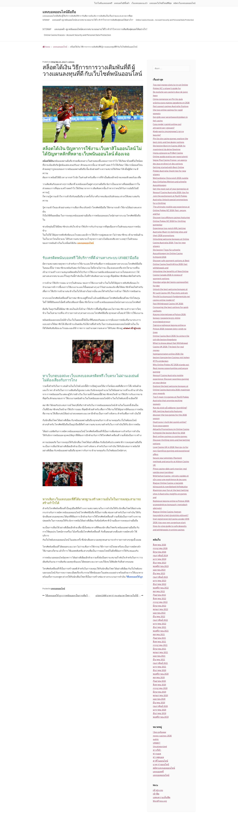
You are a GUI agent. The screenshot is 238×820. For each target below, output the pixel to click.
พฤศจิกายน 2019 (161, 717)
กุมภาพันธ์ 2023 (160, 577)
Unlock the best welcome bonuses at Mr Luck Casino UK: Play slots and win (170, 291)
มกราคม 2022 (159, 623)
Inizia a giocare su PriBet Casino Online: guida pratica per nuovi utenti (170, 155)
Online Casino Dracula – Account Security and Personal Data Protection (165, 20)
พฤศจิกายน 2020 (161, 673)
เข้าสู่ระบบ (158, 790)
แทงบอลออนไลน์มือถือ (59, 12)
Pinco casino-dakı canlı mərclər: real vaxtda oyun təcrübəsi (170, 470)
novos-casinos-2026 (162, 735)
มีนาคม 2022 (159, 616)
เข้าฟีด (156, 793)
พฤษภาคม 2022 (160, 609)
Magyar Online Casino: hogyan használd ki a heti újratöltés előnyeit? (170, 513)
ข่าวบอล (157, 753)
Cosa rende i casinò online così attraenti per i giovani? (167, 126)
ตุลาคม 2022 (159, 591)
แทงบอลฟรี (158, 771)
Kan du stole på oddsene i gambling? (170, 407)
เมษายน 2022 (159, 612)
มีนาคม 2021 (159, 659)
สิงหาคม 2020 (159, 684)
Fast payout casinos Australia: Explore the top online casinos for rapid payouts (170, 110)
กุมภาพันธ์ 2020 (160, 706)
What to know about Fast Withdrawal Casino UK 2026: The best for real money (170, 347)
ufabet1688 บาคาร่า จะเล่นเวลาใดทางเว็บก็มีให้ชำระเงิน (119, 595)
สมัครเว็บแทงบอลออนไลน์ (184, 3)
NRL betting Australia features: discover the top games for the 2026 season (170, 415)
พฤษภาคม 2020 (160, 695)
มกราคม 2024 (159, 559)
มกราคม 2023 (159, 580)
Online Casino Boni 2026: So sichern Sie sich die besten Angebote (171, 338)
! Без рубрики (159, 732)
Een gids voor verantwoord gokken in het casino (170, 119)
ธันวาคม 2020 (159, 670)
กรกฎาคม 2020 (160, 688)
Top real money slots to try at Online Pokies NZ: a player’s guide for (170, 86)
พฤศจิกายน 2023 (161, 566)
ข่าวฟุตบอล (158, 757)
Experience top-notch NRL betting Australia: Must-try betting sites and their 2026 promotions (170, 232)
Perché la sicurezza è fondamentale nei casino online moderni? (171, 298)
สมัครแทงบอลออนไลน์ (164, 768)
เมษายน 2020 (159, 699)
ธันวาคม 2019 (159, 713)
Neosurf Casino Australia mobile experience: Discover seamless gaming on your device (171, 379)
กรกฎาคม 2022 (160, 602)
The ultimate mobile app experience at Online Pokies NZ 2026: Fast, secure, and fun (171, 210)
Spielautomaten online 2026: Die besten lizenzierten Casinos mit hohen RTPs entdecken (171, 357)
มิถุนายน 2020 (159, 691)
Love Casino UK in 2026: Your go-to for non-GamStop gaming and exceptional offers (171, 451)
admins (71, 62)
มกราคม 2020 (159, 709)
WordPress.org (160, 801)
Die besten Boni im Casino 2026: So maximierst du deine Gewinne (169, 147)
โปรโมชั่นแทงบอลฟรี (103, 3)
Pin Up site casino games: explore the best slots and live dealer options (170, 140)
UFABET (156, 742)
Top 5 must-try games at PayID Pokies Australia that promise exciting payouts (171, 400)
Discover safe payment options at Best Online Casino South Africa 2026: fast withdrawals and (171, 264)
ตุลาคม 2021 (159, 634)
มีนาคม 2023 (159, 573)
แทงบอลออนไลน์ (58, 588)
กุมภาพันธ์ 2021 (160, 663)
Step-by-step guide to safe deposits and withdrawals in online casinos (169, 528)
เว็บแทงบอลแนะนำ (139, 3)
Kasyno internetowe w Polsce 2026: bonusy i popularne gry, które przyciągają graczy (169, 318)
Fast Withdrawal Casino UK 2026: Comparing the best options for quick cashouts (170, 307)
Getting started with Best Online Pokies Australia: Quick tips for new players (169, 171)
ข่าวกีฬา (157, 750)
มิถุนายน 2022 (159, 605)
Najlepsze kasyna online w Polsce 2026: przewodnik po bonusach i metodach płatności (171, 504)
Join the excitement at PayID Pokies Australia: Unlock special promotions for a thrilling (170, 200)
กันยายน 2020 (159, 681)
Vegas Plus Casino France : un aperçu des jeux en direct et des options (170, 162)
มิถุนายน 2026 (159, 551)
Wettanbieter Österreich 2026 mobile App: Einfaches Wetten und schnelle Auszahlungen (170, 182)
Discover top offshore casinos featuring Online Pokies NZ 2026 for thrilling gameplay (171, 221)
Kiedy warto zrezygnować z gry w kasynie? (168, 133)
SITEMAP (46, 20)
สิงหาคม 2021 (159, 641)
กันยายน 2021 (159, 638)
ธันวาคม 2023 (159, 562)
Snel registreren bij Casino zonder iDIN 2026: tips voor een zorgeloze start (171, 521)
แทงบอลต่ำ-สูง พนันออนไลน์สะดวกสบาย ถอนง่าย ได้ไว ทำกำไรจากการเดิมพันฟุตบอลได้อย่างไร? (92, 20)
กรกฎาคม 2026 (160, 548)
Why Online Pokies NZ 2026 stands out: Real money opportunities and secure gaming (171, 368)
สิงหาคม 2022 (159, 598)
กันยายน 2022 (159, 595)
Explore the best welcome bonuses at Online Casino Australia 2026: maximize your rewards (171, 390)
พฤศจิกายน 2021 (161, 630)
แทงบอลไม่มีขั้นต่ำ (122, 3)
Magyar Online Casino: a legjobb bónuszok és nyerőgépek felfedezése (170, 485)
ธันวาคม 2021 (159, 627)
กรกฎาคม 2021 (160, 645)
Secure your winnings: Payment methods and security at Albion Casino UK (171, 461)
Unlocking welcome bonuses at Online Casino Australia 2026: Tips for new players (171, 243)
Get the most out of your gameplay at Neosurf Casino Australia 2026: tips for (171, 190)
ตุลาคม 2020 (159, 677)
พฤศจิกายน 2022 (161, 587)
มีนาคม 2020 (159, 702)
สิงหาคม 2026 (159, 544)
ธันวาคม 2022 (159, 584)
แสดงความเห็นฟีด (161, 797)
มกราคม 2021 (159, 666)
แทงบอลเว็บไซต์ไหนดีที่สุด (160, 3)
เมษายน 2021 (159, 656)
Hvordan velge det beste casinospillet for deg (170, 284)
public (156, 739)
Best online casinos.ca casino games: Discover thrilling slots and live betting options (171, 440)
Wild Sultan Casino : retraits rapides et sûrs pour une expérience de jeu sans (171, 477)
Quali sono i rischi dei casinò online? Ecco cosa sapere (169, 424)
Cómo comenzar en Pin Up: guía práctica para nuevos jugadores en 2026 (171, 101)
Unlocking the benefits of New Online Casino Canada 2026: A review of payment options (170, 275)
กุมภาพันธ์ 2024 (160, 555)
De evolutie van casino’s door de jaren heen (170, 94)
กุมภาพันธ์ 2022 (160, 620)
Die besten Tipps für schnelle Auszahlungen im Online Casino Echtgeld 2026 (168, 253)
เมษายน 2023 (159, 569)
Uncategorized (160, 746)
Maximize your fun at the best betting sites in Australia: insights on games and (171, 494)
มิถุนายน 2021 (159, 648)
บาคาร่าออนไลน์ (161, 764)
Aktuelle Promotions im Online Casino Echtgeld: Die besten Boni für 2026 (171, 431)
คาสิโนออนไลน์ (160, 760)
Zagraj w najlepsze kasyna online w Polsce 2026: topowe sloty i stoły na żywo (169, 329)
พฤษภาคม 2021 (160, 652)
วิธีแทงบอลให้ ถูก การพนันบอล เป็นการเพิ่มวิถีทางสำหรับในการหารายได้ (69, 595)
